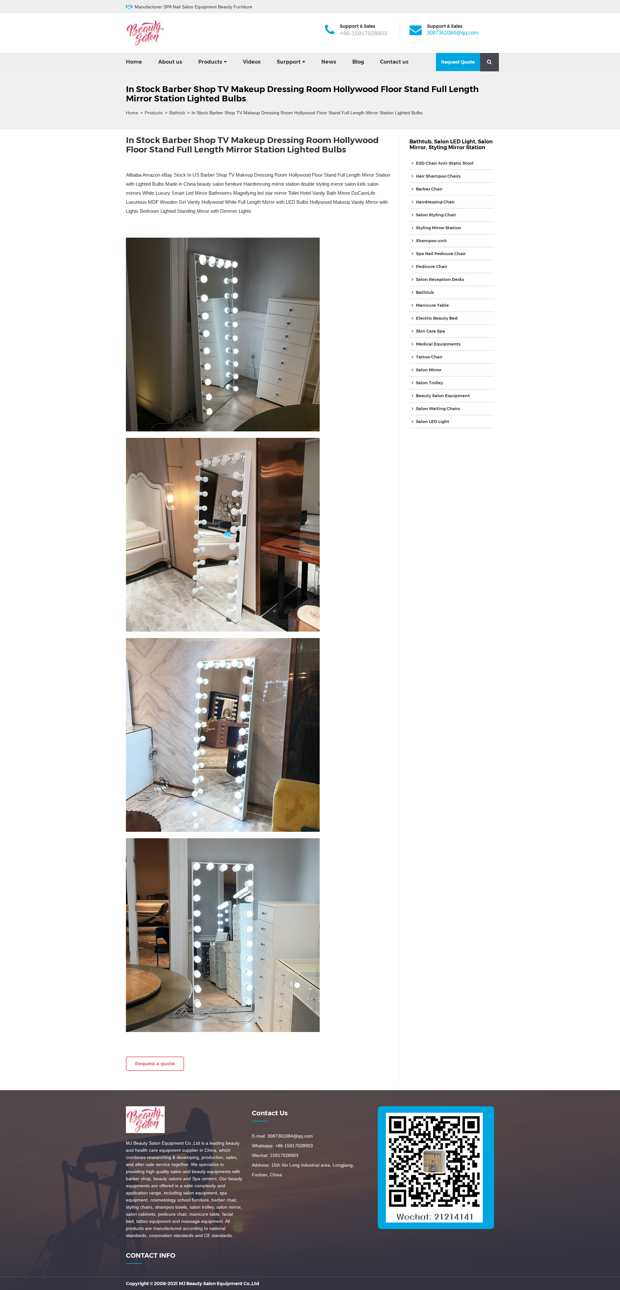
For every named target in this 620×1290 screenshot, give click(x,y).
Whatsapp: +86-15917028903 (282, 1145)
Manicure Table (432, 305)
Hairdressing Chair (435, 201)
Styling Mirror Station (457, 147)
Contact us (394, 62)
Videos (252, 62)
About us (170, 62)
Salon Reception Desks (440, 279)
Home (134, 62)
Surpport (289, 62)
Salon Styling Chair (436, 214)
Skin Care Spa (430, 331)
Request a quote (155, 1063)
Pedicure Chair (431, 266)
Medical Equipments (438, 343)
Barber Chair (429, 188)
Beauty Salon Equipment (443, 395)
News (328, 62)
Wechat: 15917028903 (275, 1155)
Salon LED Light (454, 142)
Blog (358, 62)
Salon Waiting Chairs (438, 408)
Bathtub (177, 112)
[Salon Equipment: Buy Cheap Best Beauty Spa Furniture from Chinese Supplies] (145, 33)
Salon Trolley (429, 382)
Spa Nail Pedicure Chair (441, 253)
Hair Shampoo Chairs (438, 176)
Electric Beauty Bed (437, 318)
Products (210, 62)
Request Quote (458, 62)
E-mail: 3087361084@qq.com (282, 1136)
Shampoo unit (431, 240)
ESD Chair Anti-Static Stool (444, 163)
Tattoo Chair (429, 356)
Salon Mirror (428, 369)
